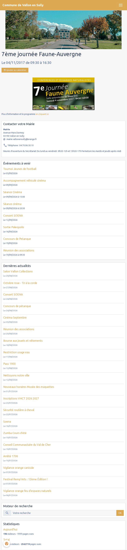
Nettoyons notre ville (16, 375)
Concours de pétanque (17, 306)
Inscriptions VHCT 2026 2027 (21, 398)
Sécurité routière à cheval (18, 409)
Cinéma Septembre (15, 317)
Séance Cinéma (12, 192)
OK (120, 513)
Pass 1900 (9, 363)
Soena (7, 421)
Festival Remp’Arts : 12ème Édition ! (25, 479)
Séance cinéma (12, 203)
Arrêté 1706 (10, 456)
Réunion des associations (18, 250)
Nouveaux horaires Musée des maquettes (28, 386)
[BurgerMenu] (121, 5)
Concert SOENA (13, 215)
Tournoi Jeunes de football (19, 168)
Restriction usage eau (16, 352)
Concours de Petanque (17, 238)
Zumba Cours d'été (14, 433)
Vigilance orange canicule (18, 467)
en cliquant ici (42, 114)
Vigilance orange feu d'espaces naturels (27, 490)
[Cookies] (6, 543)
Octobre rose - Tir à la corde (20, 283)
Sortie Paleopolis (13, 227)
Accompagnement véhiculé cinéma (24, 180)
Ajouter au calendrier (16, 70)
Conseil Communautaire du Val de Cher (27, 444)
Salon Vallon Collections (18, 271)
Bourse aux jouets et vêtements (23, 340)
